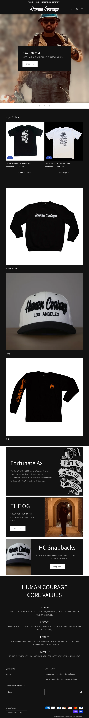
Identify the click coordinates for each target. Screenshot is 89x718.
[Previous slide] (39, 105)
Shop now (30, 64)
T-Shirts (9, 439)
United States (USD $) (15, 713)
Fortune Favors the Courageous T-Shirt (19, 163)
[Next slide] (49, 105)
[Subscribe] (41, 692)
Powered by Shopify (77, 716)
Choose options (25, 172)
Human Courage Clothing (65, 716)
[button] (7, 9)
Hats (8, 353)
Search (8, 674)
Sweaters (10, 268)
